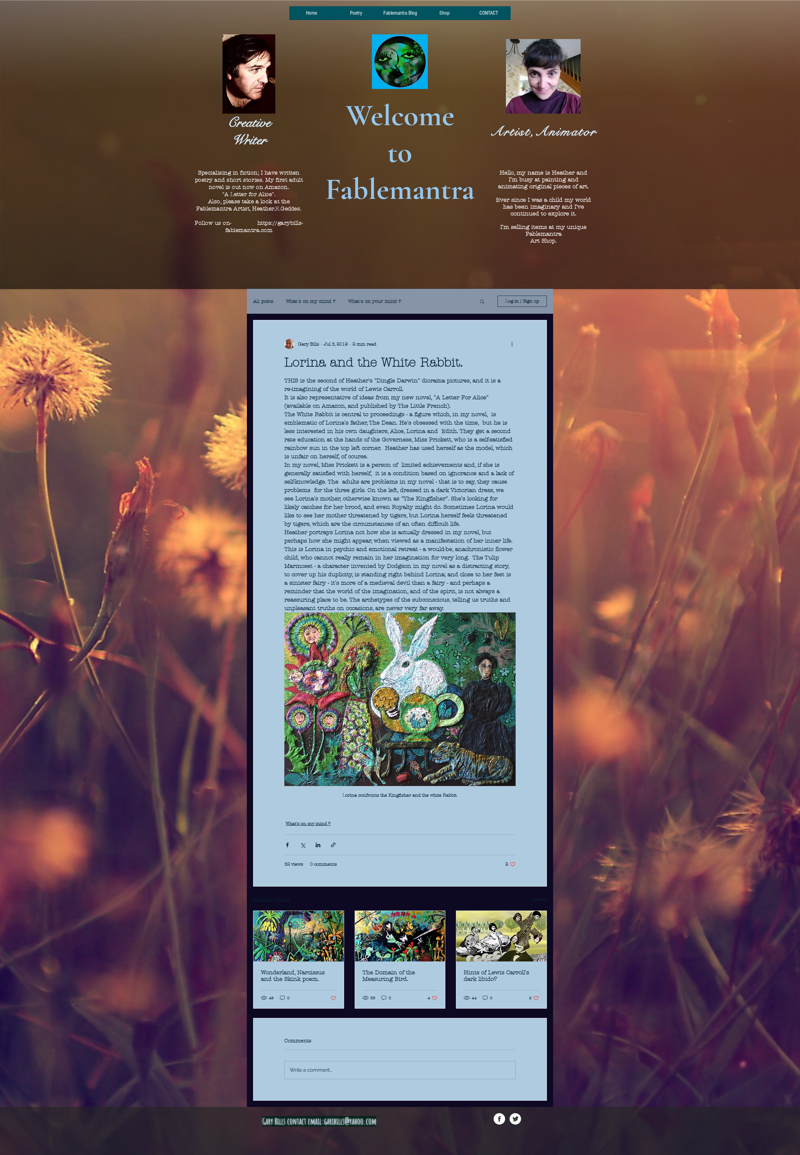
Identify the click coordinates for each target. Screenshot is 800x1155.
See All (539, 899)
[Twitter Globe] (515, 1119)
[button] (482, 301)
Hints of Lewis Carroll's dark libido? (496, 975)
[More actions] (512, 344)
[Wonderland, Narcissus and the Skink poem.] (298, 936)
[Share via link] (333, 845)
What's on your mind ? (374, 301)
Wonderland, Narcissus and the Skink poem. (293, 975)
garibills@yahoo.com (350, 1121)
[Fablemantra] (499, 1119)
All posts (263, 301)
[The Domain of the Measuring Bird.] (400, 936)
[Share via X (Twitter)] (303, 845)
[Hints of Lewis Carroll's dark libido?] (501, 936)
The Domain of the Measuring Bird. (388, 975)
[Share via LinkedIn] (318, 845)
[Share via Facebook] (287, 845)
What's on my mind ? (311, 301)
